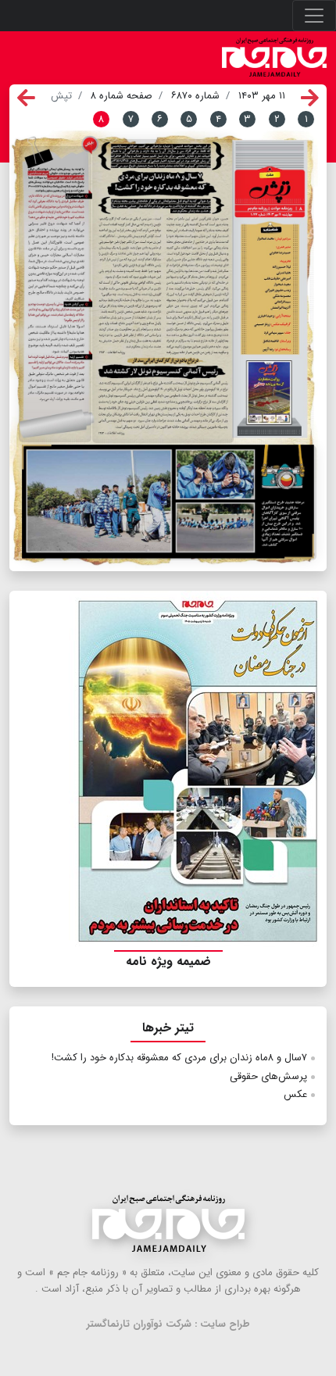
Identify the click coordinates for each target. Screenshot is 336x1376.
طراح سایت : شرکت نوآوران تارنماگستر (168, 1324)
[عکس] (169, 502)
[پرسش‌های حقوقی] (55, 294)
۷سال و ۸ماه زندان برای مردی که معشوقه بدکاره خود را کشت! (179, 1057)
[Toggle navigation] (314, 15)
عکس (295, 1094)
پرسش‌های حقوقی (268, 1076)
